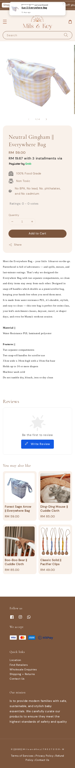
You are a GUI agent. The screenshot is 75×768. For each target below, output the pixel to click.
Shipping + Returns (22, 674)
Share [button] (18, 244)
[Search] (66, 35)
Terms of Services (22, 755)
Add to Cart (37, 233)
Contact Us (17, 678)
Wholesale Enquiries (23, 669)
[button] (5, 21)
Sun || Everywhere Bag (34, 7)
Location (15, 660)
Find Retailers (19, 665)
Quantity (14, 215)
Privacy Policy (44, 755)
